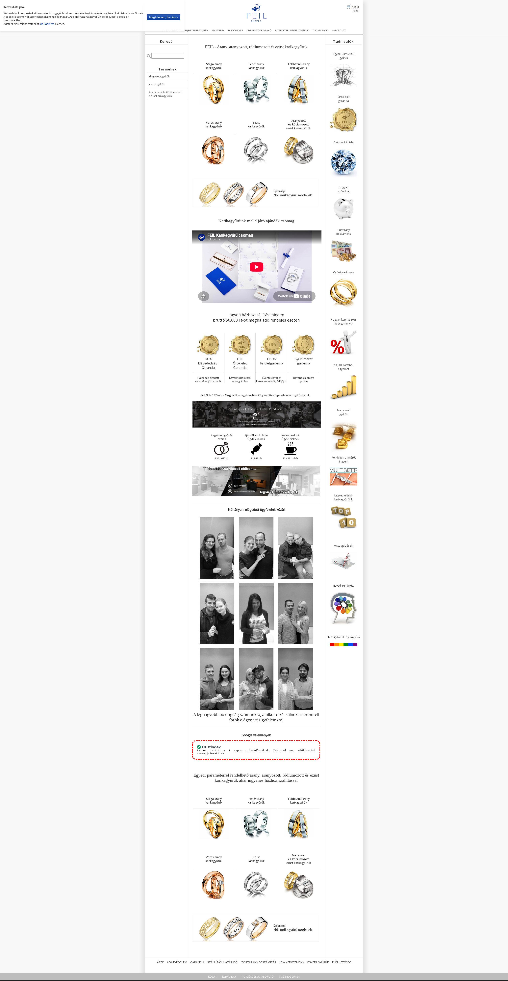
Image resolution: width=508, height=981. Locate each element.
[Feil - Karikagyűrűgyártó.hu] (257, 13)
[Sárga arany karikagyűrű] (214, 90)
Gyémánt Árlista (344, 142)
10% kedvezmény (291, 962)
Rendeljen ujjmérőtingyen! (344, 459)
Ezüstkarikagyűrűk (256, 124)
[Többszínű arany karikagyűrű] (298, 90)
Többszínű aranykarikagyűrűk (299, 66)
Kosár (355, 7)
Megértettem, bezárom (163, 17)
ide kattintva (46, 24)
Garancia (197, 962)
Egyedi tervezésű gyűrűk (292, 30)
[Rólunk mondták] (217, 643)
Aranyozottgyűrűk (343, 412)
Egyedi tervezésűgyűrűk (343, 56)
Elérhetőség (341, 962)
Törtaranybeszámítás (343, 232)
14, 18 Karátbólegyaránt (343, 367)
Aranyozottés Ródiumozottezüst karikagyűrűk (298, 124)
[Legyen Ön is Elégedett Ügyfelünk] (217, 577)
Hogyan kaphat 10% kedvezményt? (343, 321)
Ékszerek (218, 30)
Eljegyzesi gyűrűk (197, 30)
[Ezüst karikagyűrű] (256, 150)
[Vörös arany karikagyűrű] (214, 150)
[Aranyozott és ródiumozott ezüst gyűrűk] (298, 150)
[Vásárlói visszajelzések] (343, 569)
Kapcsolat (339, 30)
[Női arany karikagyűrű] (255, 206)
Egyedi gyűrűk (318, 962)
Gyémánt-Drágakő (259, 30)
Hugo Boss (235, 30)
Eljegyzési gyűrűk (159, 76)
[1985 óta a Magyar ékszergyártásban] (256, 427)
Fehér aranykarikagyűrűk (256, 66)
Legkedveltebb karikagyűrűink (343, 497)
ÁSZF (160, 962)
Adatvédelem (177, 962)
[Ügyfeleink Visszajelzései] (217, 709)
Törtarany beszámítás (258, 962)
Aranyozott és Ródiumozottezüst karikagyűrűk (165, 94)
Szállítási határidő (222, 962)
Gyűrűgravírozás (343, 272)
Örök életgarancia (343, 99)
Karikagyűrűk (171, 30)
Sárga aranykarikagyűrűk (214, 66)
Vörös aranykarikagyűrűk (214, 124)
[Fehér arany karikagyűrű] (256, 90)
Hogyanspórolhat (344, 189)
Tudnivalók (320, 30)
